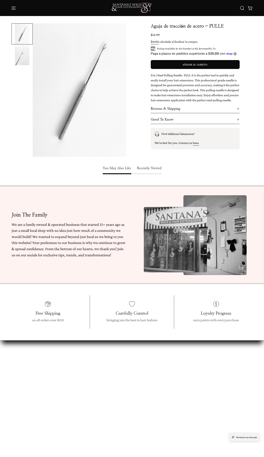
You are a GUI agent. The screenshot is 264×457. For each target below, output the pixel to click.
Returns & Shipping (165, 108)
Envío (155, 41)
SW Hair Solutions (74, 413)
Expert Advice (121, 405)
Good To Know (162, 119)
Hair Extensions (72, 369)
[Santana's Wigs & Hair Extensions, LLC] (132, 8)
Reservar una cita (123, 369)
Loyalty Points (121, 383)
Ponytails (67, 376)
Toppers (67, 383)
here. (196, 143)
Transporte (119, 427)
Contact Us (119, 413)
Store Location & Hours (127, 362)
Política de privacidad (126, 398)
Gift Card (67, 405)
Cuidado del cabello (125, 420)
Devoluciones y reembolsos (130, 376)
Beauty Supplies (72, 398)
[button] (242, 8)
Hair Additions (71, 391)
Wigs (65, 362)
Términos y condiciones (127, 391)
